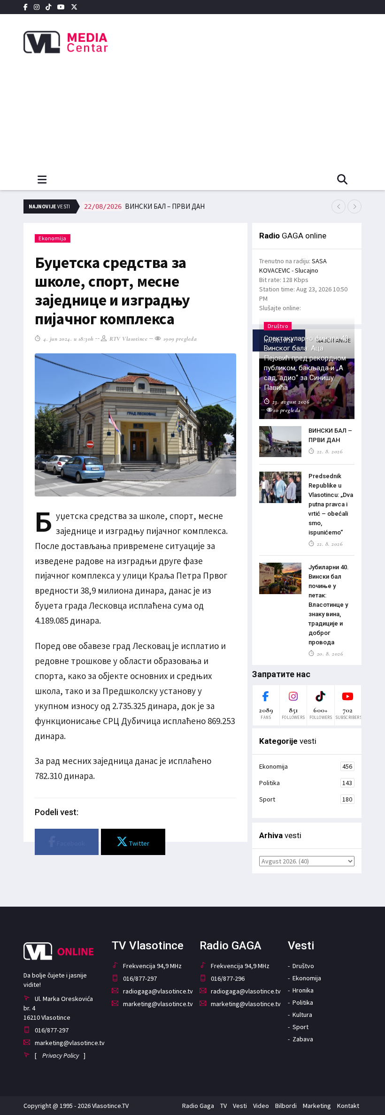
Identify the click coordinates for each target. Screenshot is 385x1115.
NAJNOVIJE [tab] (279, 340)
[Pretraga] (342, 180)
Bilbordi (286, 1105)
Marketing (317, 1105)
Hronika (303, 990)
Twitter (138, 843)
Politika (306, 783)
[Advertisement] (263, 89)
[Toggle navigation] (42, 180)
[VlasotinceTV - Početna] (75, 42)
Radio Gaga (198, 1105)
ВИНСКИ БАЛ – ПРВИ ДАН (144, 206)
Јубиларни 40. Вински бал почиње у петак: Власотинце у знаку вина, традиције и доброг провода (328, 605)
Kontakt (348, 1105)
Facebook (70, 843)
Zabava (303, 1039)
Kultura (302, 1014)
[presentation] (338, 206)
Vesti (240, 1105)
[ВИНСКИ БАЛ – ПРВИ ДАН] (280, 442)
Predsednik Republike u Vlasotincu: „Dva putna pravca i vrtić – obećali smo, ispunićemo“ (330, 504)
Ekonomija (52, 238)
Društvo (303, 966)
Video (261, 1105)
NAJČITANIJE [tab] (333, 340)
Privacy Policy (60, 1055)
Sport (306, 799)
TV (223, 1105)
